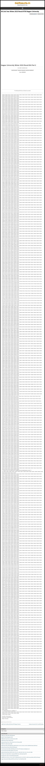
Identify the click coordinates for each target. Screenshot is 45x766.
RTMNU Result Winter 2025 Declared (7, 740)
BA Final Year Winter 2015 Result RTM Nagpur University (11, 724)
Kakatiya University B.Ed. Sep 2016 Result (36, 724)
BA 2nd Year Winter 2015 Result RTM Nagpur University (20, 11)
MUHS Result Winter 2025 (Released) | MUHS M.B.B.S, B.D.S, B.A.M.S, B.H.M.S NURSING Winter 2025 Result (19, 745)
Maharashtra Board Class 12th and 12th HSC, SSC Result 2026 (11, 742)
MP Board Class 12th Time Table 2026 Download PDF (9, 755)
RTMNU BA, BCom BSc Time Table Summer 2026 (9, 738)
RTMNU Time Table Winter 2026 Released (8, 735)
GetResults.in (22, 3)
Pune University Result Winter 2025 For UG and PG (9, 750)
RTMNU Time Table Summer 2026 (6, 743)
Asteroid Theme (42, 764)
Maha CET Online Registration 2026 (7, 737)
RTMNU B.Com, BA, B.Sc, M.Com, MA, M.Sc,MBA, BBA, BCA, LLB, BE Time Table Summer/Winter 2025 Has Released (20, 757)
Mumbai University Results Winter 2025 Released (9, 747)
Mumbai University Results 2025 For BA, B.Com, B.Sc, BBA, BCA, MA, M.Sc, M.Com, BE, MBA (16, 752)
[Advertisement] (22, 23)
